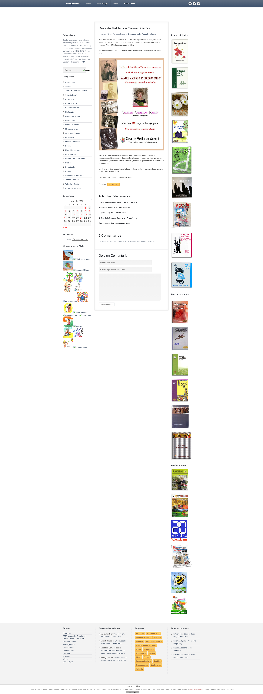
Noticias (68, 146)
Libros (115, 3)
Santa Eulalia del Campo (74, 175)
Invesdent (66, 656)
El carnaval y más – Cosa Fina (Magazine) (115, 207)
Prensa (146, 657)
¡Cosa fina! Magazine (73, 188)
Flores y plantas (69, 644)
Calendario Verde (71, 95)
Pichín (138, 657)
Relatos (68, 171)
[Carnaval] (77, 326)
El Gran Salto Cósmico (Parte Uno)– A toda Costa (118, 218)
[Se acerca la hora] (68, 337)
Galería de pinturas (72, 133)
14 (81, 214)
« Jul (65, 227)
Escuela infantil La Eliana (146, 645)
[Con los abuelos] (78, 281)
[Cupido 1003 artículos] (68, 347)
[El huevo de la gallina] (78, 291)
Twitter (198, 3)
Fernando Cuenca (70, 641)
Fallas (138, 649)
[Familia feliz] (85, 315)
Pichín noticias (70, 154)
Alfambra (68, 86)
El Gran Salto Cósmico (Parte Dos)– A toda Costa (118, 202)
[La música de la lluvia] (78, 337)
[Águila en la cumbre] (68, 259)
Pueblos (157, 661)
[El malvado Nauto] (82, 301)
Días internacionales (154, 641)
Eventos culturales (72, 124)
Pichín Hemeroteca (72, 150)
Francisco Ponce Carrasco (131, 19)
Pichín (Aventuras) (73, 3)
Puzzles (68, 163)
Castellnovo (69, 99)
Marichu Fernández (72, 141)
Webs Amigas (102, 3)
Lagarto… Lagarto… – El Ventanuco (112, 212)
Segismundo (156, 665)
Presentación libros (143, 661)
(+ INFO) (83, 62)
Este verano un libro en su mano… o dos (114, 223)
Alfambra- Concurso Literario (76, 90)
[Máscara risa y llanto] (68, 312)
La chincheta (113, 184)
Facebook (194, 3)
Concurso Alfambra (143, 637)
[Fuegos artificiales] (81, 270)
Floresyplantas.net (72, 129)
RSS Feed (190, 3)
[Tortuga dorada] (68, 270)
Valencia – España (72, 184)
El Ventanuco (70, 120)
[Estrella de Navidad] (81, 259)
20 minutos (67, 633)
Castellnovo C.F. (153, 633)
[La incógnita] (68, 326)
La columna (69, 137)
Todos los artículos (72, 179)
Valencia (139, 669)
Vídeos (88, 3)
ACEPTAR (132, 692)
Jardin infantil (149, 649)
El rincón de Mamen (72, 116)
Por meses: (67, 239)
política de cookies (196, 689)
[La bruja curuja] (80, 347)
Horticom (66, 653)
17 (65, 217)
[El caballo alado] (70, 301)
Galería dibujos (68, 647)
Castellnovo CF (71, 103)
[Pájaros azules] (68, 281)
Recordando (70, 167)
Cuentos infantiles (72, 107)
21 (81, 217)
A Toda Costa (70, 82)
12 (73, 214)
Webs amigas (68, 661)
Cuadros (157, 637)
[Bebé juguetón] (68, 291)
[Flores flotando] (80, 312)
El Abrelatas (69, 112)
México (152, 653)
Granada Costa (68, 650)
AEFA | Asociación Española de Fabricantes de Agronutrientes (74, 637)
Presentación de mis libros (75, 158)
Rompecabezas (142, 665)
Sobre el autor (129, 3)
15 (85, 214)
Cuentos (139, 641)
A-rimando (140, 633)
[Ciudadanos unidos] (71, 315)
